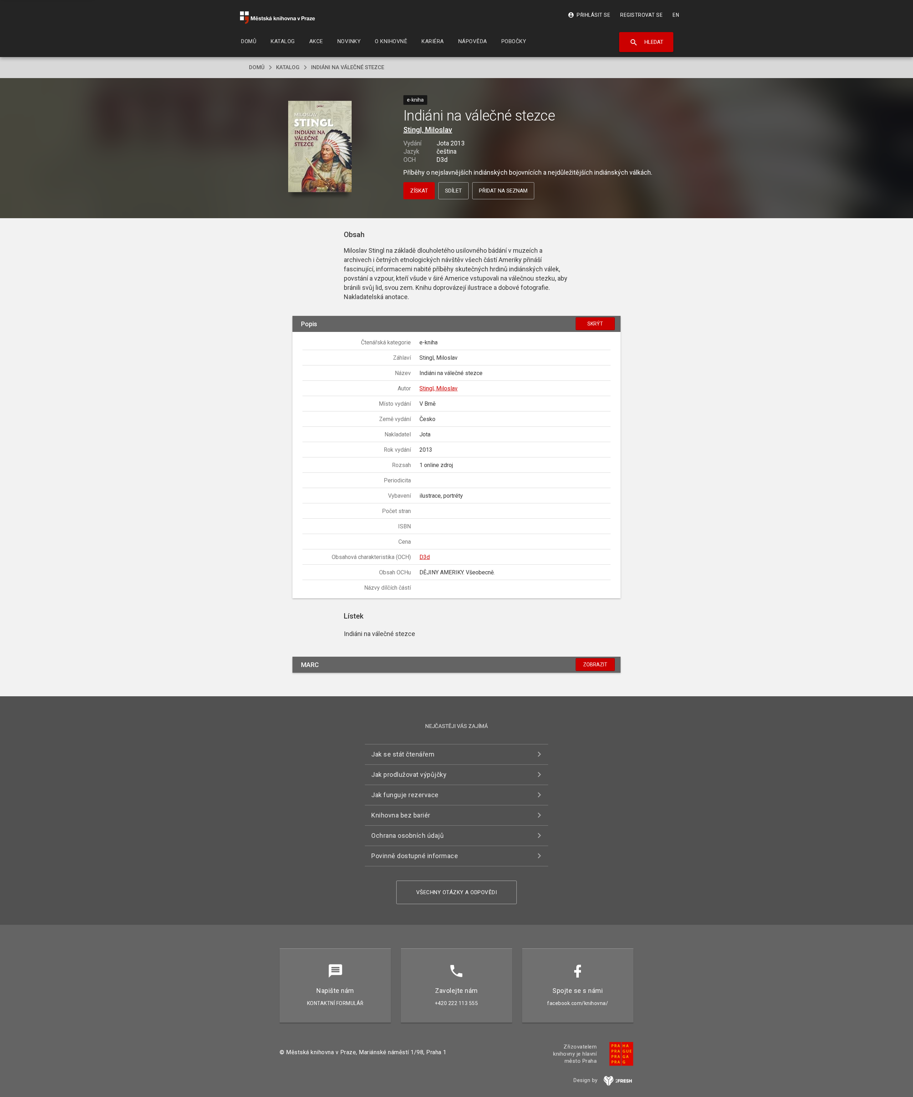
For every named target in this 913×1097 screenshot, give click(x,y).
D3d (424, 557)
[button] (320, 147)
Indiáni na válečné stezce (347, 67)
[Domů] (277, 17)
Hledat (646, 42)
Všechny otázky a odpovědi (456, 892)
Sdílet (453, 191)
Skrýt (595, 324)
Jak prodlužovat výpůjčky (409, 774)
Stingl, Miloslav (427, 129)
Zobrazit (595, 664)
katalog (288, 67)
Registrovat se (641, 15)
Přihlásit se (589, 15)
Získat (419, 191)
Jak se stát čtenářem (402, 754)
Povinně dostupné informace (414, 856)
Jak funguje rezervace (405, 795)
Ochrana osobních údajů (407, 835)
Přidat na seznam (503, 191)
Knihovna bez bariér (400, 815)
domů (257, 67)
